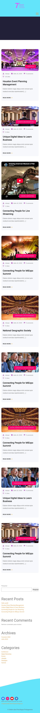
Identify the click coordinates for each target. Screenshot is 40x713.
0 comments (29, 73)
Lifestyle (30, 66)
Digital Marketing (27, 196)
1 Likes (7, 206)
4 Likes (7, 132)
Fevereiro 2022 (5, 637)
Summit (20, 256)
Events (20, 122)
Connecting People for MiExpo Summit (12, 611)
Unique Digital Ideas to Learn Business (12, 607)
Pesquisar (4, 586)
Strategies (19, 315)
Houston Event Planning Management (12, 605)
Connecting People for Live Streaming (12, 609)
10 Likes (7, 76)
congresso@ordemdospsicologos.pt (12, 703)
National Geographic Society (17, 330)
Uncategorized (28, 122)
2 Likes (7, 266)
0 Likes (7, 326)
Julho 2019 (4, 639)
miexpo (7, 73)
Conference (18, 483)
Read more (7, 97)
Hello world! (4, 603)
